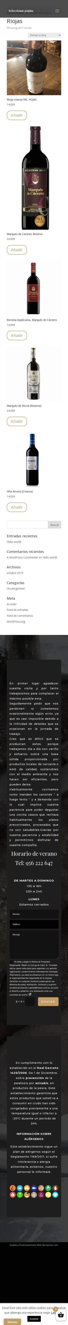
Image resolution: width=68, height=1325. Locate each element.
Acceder (12, 604)
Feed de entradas (17, 610)
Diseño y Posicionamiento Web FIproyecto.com (34, 1244)
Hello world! (14, 542)
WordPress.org (16, 621)
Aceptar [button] (34, 1318)
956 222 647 (39, 863)
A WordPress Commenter (22, 557)
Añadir (17, 115)
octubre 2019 (15, 573)
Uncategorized (16, 588)
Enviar (48, 1001)
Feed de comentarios (20, 615)
